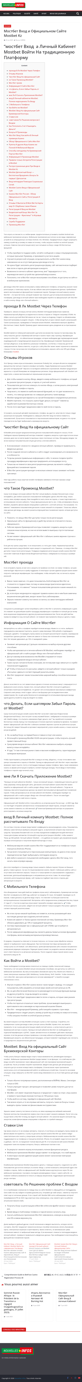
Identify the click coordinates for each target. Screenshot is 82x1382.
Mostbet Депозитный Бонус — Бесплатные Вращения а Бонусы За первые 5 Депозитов (23, 175)
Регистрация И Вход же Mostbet (22, 209)
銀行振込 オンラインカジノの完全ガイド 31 (61, 1275)
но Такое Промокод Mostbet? (21, 80)
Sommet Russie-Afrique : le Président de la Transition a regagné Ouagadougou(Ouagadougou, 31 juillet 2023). (13, 1302)
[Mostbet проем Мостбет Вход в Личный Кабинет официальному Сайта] (67, 1253)
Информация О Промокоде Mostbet (24, 157)
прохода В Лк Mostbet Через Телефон (24, 70)
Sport (44, 14)
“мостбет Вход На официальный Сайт (24, 77)
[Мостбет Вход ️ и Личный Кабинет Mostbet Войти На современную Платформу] (16, 1253)
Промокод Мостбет (17, 225)
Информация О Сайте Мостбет (21, 86)
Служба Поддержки (17, 221)
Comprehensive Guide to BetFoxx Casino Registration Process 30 (20, 1276)
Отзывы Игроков (16, 74)
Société (27, 14)
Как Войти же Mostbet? (18, 107)
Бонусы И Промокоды (18, 132)
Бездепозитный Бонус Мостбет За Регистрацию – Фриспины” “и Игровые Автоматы (25, 215)
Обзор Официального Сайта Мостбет (24, 141)
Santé (36, 14)
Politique (17, 14)
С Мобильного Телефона (19, 104)
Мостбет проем (15, 83)
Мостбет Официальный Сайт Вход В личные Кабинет (67, 1297)
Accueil (6, 14)
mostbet (16, 352)
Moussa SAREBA (20, 40)
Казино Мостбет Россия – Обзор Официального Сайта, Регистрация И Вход (24, 197)
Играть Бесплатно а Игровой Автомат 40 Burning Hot (40, 1297)
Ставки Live (13, 117)
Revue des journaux (58, 14)
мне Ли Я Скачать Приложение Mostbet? (26, 95)
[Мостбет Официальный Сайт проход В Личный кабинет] (41, 1252)
